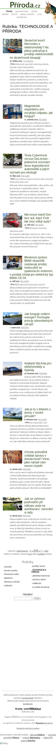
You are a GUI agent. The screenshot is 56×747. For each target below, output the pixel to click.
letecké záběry (38, 422)
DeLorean (30, 179)
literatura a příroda (12, 582)
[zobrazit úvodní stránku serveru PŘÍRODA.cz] (28, 5)
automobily (29, 64)
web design (44, 723)
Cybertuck (22, 179)
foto (45, 422)
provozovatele (28, 698)
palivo (42, 179)
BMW (17, 284)
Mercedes (13, 67)
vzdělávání (36, 583)
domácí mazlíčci (10, 571)
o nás (39, 14)
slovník (14, 14)
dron (31, 422)
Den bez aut (34, 228)
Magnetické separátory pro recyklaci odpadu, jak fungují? (38, 111)
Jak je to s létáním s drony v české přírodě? (37, 413)
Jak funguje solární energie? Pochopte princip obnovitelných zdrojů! (38, 319)
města (20, 231)
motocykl (41, 284)
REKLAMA (43, 120)
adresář (5, 14)
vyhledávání (22, 17)
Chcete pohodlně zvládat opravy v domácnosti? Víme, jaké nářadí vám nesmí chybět (37, 458)
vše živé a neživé (39, 580)
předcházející (22, 551)
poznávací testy (21, 11)
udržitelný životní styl (41, 576)
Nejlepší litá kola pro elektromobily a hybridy (37, 367)
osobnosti (8, 586)
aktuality (8, 567)
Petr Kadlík (25, 176)
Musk (22, 182)
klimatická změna (11, 574)
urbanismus (14, 231)
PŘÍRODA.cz (35, 709)
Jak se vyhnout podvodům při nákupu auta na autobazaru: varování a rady (38, 505)
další (46, 551)
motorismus (38, 64)
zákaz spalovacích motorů (28, 284)
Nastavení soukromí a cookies (28, 728)
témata (34, 11)
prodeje (19, 67)
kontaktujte (28, 704)
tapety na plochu (27, 14)
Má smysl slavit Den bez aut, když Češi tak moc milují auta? (37, 218)
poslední (41, 554)
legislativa (8, 578)
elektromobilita (28, 67)
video (26, 182)
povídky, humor (38, 566)
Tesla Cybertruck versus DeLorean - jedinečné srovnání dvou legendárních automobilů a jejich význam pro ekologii (30, 164)
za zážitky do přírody (40, 587)
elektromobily (19, 64)
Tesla (16, 179)
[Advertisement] (26, 643)
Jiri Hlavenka (28, 61)
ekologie (45, 64)
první (30, 554)
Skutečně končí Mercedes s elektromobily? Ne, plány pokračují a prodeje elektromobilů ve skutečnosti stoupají (31, 49)
